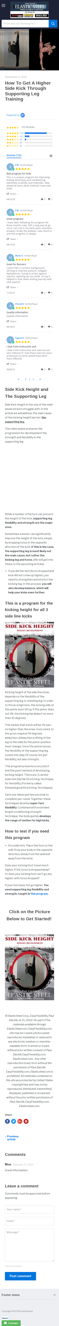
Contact (12, 1323)
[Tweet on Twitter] (13, 1121)
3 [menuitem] (33, 379)
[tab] (14, 156)
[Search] (53, 23)
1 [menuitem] (25, 379)
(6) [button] (21, 139)
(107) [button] (22, 133)
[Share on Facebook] (7, 1121)
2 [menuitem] (29, 379)
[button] (13, 193)
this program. (39, 893)
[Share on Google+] (19, 1121)
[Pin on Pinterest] (26, 1121)
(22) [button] (21, 136)
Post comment (20, 1276)
